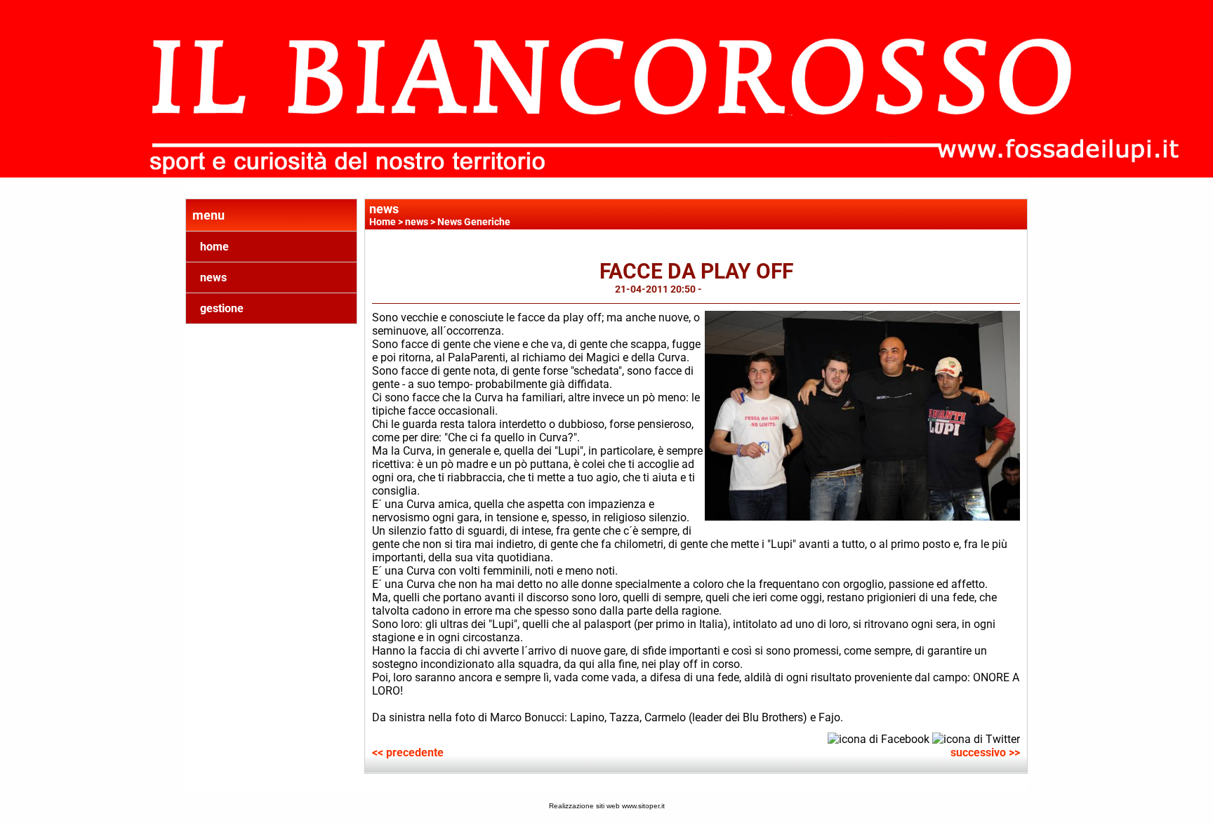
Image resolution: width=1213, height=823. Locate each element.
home (214, 246)
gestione (222, 308)
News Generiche (473, 221)
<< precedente (408, 752)
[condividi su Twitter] (976, 737)
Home (382, 221)
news (213, 277)
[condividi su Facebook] (878, 737)
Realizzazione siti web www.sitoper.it (607, 806)
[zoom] (862, 516)
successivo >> (985, 752)
